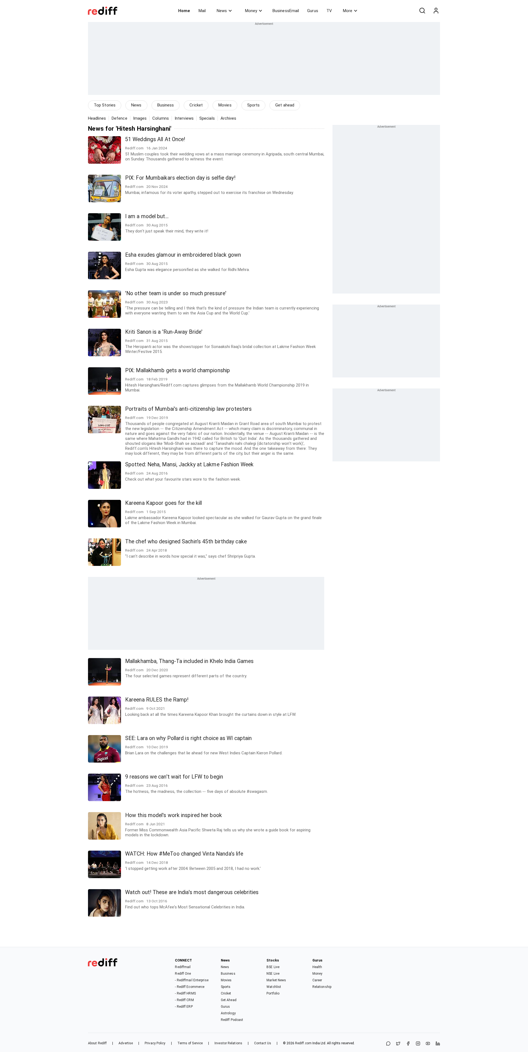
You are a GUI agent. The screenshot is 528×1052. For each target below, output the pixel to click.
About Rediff (97, 1043)
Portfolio (272, 993)
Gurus (312, 10)
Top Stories (105, 105)
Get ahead (284, 105)
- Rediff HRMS (185, 993)
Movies (225, 105)
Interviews (184, 118)
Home (184, 10)
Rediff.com (303, 1043)
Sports (253, 105)
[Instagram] (418, 1043)
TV (329, 10)
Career (317, 980)
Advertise (126, 1043)
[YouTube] (428, 1043)
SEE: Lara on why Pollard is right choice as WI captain (188, 738)
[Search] (422, 10)
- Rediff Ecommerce (189, 987)
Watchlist (273, 987)
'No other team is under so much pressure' (175, 293)
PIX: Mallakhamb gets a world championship (177, 370)
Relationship (321, 987)
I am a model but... (147, 216)
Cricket (196, 105)
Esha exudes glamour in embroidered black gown (183, 255)
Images (140, 118)
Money (251, 10)
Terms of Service (190, 1043)
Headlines (97, 118)
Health (317, 967)
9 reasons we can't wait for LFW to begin (174, 777)
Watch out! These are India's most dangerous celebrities (192, 892)
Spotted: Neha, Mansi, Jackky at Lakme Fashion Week (189, 464)
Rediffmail (183, 967)
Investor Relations (228, 1043)
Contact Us (262, 1043)
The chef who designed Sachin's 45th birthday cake (186, 541)
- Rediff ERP (184, 1007)
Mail (202, 10)
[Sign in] (436, 10)
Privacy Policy (155, 1043)
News (222, 10)
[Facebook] (408, 1043)
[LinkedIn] (438, 1043)
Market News (276, 980)
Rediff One (183, 974)
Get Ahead (229, 1000)
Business (165, 105)
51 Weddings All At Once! (155, 139)
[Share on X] (398, 1043)
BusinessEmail (286, 10)
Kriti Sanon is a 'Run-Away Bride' (163, 332)
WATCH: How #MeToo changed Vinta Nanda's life (184, 854)
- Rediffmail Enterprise (191, 980)
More (347, 10)
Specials (207, 118)
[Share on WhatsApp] (388, 1043)
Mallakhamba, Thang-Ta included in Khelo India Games (189, 661)
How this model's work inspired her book (173, 815)
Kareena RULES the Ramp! (156, 700)
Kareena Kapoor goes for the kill (163, 503)
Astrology (228, 1013)
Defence (119, 118)
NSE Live (272, 974)
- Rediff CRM (184, 1000)
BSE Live (272, 967)
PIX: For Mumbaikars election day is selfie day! (180, 178)
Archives (229, 118)
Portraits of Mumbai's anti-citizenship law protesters (188, 409)
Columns (160, 118)
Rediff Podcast (232, 1020)
